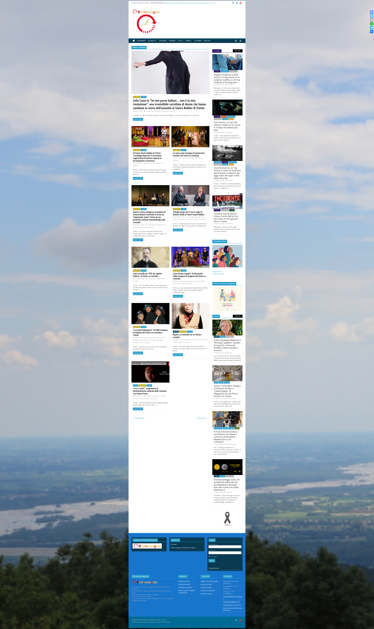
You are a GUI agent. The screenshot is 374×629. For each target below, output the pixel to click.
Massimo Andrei (137, 227)
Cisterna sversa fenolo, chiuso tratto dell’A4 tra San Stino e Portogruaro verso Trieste (226, 217)
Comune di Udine (206, 587)
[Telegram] (372, 28)
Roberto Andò (185, 219)
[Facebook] (372, 12)
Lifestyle (207, 41)
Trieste (144, 97)
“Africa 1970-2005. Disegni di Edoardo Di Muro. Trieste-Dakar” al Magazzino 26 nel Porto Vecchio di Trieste (227, 391)
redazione (230, 85)
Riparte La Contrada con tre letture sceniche (187, 335)
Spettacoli (136, 97)
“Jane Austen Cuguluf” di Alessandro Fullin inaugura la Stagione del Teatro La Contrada (189, 276)
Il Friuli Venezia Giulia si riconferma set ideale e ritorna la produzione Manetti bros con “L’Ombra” (226, 436)
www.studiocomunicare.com (232, 605)
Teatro (191, 219)
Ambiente (217, 162)
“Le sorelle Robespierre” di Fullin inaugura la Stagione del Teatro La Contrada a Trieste (150, 332)
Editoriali (163, 41)
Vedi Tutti (237, 51)
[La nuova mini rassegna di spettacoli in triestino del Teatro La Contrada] (190, 127)
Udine (231, 119)
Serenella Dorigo (150, 111)
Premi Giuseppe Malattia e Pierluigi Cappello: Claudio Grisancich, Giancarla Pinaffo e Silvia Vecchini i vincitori (227, 345)
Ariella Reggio (155, 340)
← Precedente (138, 418)
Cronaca (172, 41)
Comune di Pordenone (208, 590)
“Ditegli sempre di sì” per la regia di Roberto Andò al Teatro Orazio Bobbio (188, 213)
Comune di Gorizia (206, 594)
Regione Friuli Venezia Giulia (209, 581)
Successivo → (202, 418)
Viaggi (232, 210)
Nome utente (213, 544)
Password (212, 550)
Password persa (214, 568)
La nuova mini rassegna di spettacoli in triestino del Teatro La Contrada (189, 154)
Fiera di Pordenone (184, 584)
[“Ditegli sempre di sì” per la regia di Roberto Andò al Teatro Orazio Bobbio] (190, 186)
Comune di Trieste (206, 584)
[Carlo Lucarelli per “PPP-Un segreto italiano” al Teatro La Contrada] (150, 248)
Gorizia (224, 116)
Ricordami (213, 556)
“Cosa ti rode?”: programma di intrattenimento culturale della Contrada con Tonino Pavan (149, 391)
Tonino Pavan (153, 398)
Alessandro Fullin (146, 340)
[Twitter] (372, 16)
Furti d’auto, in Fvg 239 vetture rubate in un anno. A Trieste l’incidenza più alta (187, 3)
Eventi (188, 41)
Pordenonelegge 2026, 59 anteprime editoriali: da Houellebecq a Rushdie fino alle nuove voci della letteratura (227, 484)
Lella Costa (161, 111)
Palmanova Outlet (184, 581)
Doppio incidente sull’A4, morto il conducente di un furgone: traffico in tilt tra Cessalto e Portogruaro (227, 78)
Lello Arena (162, 225)
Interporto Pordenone (185, 587)
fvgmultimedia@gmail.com (231, 602)
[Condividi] (372, 32)
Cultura (176, 331)
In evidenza (141, 41)
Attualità (151, 41)
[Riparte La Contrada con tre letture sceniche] (190, 304)
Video (237, 428)
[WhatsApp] (372, 24)
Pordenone (233, 71)
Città (180, 41)
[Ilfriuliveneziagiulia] (133, 41)
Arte (216, 382)
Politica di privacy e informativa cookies (183, 548)
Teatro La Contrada (170, 111)
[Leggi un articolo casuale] (240, 41)
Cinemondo (218, 428)
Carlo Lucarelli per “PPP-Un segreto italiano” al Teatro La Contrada (147, 274)
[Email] (372, 20)
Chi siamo (197, 41)
